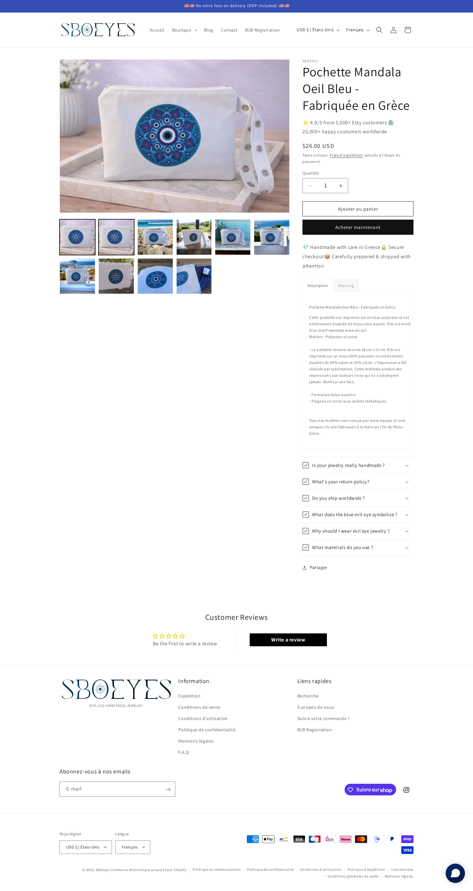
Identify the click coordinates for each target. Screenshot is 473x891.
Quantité (310, 173)
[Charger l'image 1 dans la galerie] (77, 237)
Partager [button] (319, 567)
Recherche (308, 695)
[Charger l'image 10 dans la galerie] (194, 276)
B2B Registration (314, 730)
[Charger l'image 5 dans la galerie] (233, 237)
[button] (184, 30)
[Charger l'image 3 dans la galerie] (155, 237)
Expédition (189, 695)
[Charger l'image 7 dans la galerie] (77, 276)
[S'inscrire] (168, 789)
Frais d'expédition (346, 155)
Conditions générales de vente (353, 876)
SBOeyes (103, 869)
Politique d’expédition (366, 869)
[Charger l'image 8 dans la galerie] (116, 276)
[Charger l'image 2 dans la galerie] (116, 237)
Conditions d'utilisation (202, 718)
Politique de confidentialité (207, 730)
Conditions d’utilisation (320, 869)
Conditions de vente (199, 707)
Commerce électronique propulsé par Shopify (148, 869)
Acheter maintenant (358, 227)
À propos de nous (315, 707)
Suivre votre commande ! (323, 718)
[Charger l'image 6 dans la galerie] (272, 237)
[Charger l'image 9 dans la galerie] (155, 276)
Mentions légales (196, 741)
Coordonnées (402, 869)
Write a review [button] (288, 639)
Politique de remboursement (217, 869)
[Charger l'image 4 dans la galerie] (194, 237)
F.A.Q (183, 752)
